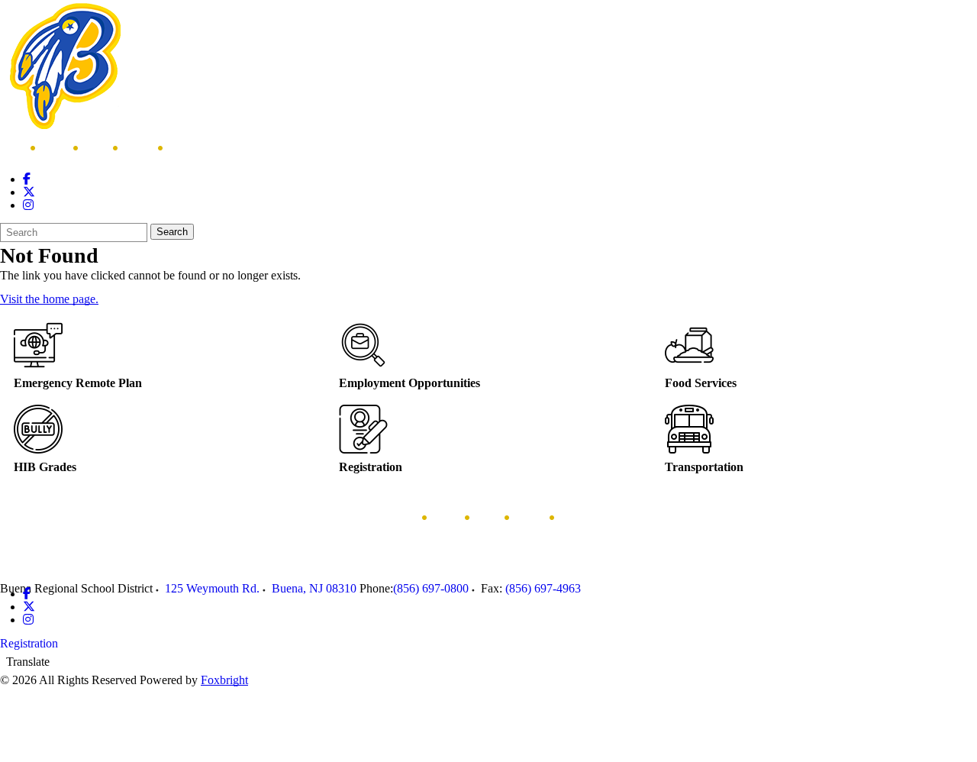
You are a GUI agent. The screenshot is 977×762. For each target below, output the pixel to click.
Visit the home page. (49, 298)
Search (172, 231)
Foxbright (224, 679)
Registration (29, 643)
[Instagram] (28, 205)
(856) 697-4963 (543, 588)
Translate (28, 661)
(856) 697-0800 (431, 588)
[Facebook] (27, 179)
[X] (29, 192)
